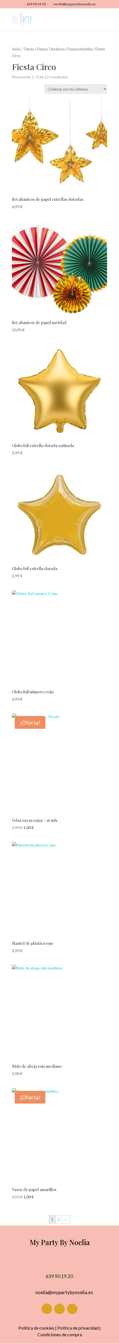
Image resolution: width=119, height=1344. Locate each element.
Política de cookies (36, 1327)
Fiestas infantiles (80, 49)
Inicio (16, 49)
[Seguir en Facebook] (47, 1309)
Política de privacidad (78, 1327)
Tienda (28, 49)
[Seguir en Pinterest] (72, 1309)
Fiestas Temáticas (51, 49)
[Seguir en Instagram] (59, 1309)
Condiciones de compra (59, 1334)
